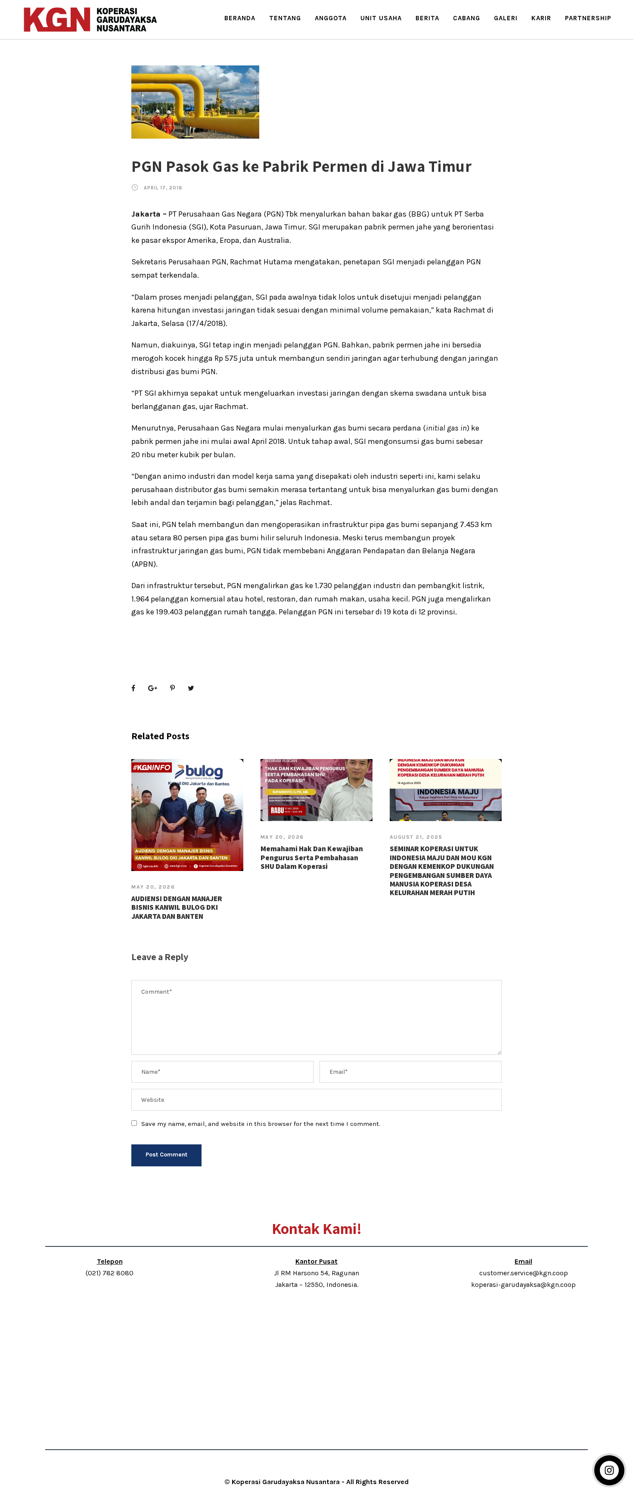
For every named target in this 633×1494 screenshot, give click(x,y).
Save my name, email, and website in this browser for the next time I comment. (260, 1124)
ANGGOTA (331, 18)
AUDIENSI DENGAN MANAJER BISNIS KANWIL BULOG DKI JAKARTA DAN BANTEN (176, 907)
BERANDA (239, 18)
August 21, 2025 (416, 837)
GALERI (506, 18)
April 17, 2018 (163, 188)
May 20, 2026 (153, 887)
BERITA (427, 18)
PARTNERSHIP (588, 18)
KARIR (541, 18)
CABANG (466, 18)
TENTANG (285, 18)
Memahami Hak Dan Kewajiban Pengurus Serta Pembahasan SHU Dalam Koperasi (312, 857)
